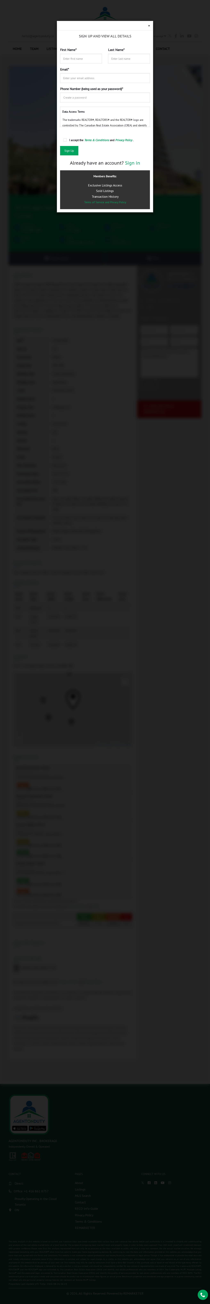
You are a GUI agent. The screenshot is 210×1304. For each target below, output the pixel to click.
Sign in (132, 163)
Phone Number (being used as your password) (91, 89)
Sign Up (69, 151)
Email (64, 69)
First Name (68, 50)
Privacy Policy (118, 202)
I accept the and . (101, 140)
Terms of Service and (97, 202)
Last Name (116, 50)
